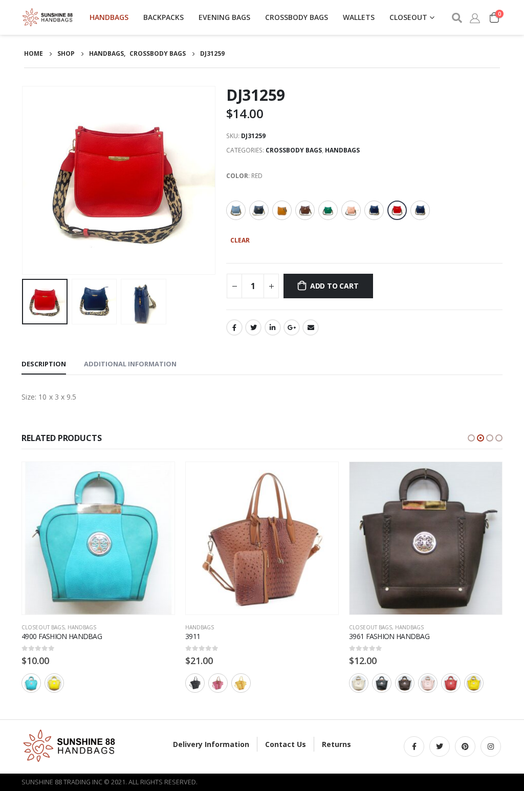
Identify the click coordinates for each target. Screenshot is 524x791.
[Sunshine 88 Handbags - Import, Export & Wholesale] (48, 17)
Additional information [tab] (130, 363)
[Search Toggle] (456, 17)
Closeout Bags (42, 627)
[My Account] (475, 17)
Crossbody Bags (294, 150)
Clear (240, 240)
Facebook (234, 327)
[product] (98, 538)
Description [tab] (43, 363)
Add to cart (334, 286)
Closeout (408, 17)
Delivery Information (211, 744)
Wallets (359, 17)
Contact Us (285, 744)
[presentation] (24, 180)
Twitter (253, 327)
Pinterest (465, 746)
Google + (291, 327)
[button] (471, 438)
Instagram (491, 746)
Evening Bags (224, 17)
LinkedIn (273, 327)
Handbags (109, 17)
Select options (157, 479)
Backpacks (163, 17)
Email (310, 327)
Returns (336, 744)
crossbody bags (296, 17)
